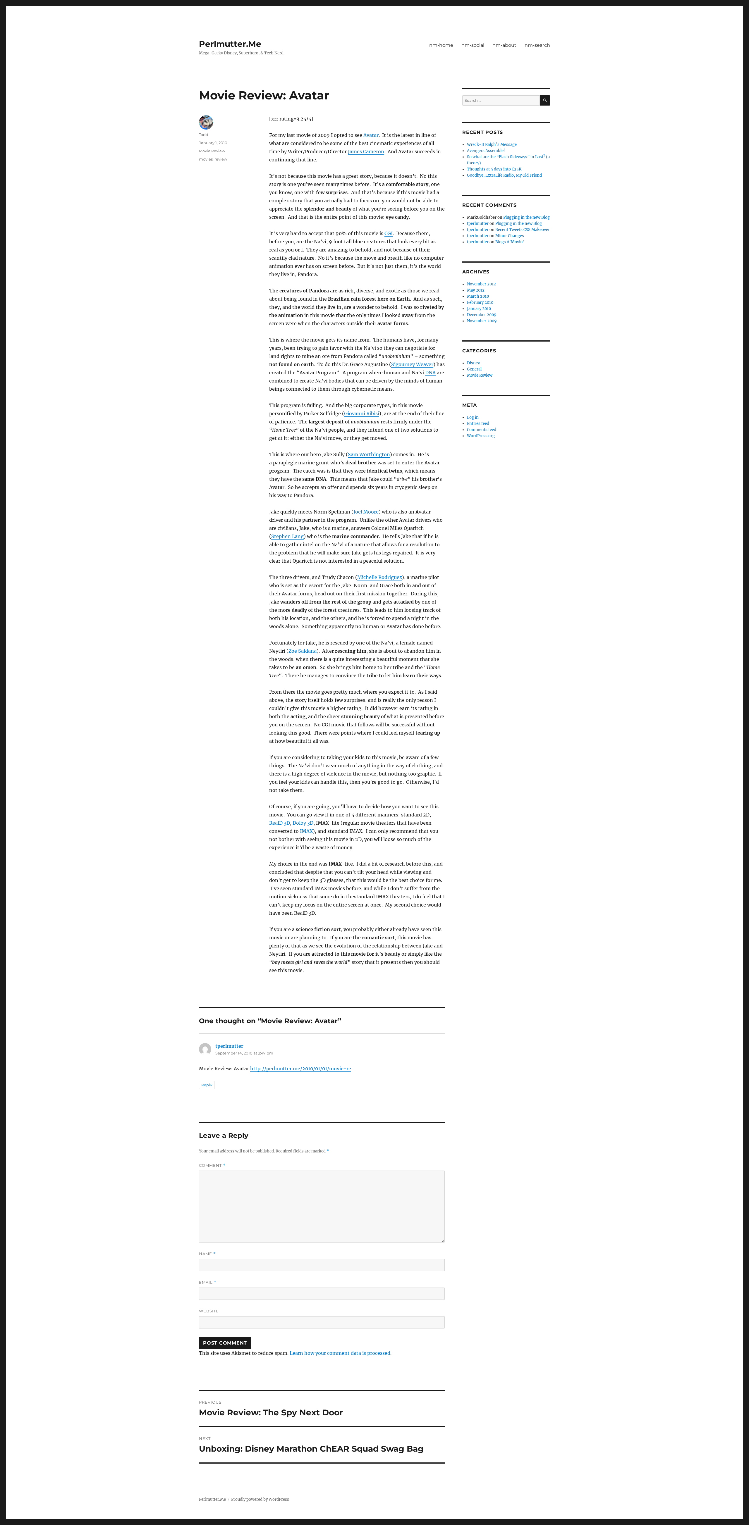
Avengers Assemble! (486, 150)
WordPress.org (481, 435)
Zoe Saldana (302, 651)
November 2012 (481, 284)
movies (206, 159)
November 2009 (482, 320)
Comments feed (481, 429)
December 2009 (482, 314)
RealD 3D (279, 823)
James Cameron (366, 151)
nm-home (441, 45)
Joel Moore (366, 512)
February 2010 (480, 302)
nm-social (472, 45)
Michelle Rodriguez (379, 577)
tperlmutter (229, 1046)
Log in (473, 417)
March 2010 (478, 296)
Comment (212, 1165)
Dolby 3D (303, 823)
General (474, 369)
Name (207, 1253)
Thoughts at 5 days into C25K (494, 169)
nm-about (504, 45)
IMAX (306, 831)
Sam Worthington (369, 454)
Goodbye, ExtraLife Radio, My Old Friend (504, 175)
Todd (203, 134)
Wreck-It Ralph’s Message (492, 144)
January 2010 (479, 308)
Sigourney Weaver (412, 364)
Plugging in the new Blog (526, 217)
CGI (388, 233)
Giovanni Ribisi (361, 413)
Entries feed (478, 423)
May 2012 (476, 290)
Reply (206, 1085)
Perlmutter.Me (230, 44)
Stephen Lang (287, 536)
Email (208, 1282)
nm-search (537, 45)
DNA (430, 372)
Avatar (371, 135)
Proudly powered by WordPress (260, 1499)
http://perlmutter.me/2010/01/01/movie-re (300, 1068)
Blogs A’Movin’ (509, 241)
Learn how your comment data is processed (340, 1353)
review (220, 159)
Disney (473, 363)
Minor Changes (509, 235)
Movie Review (212, 151)
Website (209, 1311)
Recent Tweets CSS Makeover (522, 229)
